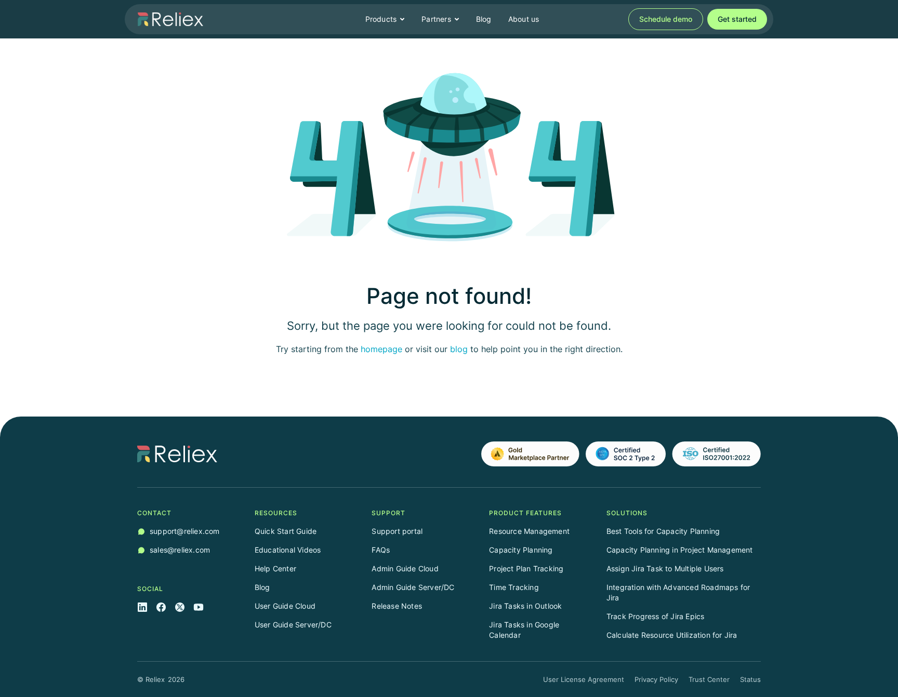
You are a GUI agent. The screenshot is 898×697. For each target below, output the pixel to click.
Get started (737, 19)
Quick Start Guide (285, 531)
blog (459, 349)
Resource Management (529, 531)
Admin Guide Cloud (405, 568)
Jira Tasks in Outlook (525, 605)
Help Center (275, 568)
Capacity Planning (520, 549)
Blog (484, 19)
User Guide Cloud (285, 605)
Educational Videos (288, 549)
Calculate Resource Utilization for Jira (671, 635)
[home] (170, 19)
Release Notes (397, 605)
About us (523, 19)
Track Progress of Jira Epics (655, 616)
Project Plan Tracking (526, 568)
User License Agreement (583, 679)
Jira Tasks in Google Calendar (524, 629)
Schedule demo (665, 19)
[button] (385, 19)
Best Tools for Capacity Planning (663, 531)
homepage (381, 349)
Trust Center (709, 679)
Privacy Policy (656, 679)
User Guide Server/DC (293, 624)
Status (750, 679)
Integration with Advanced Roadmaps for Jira (678, 592)
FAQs (381, 549)
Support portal (397, 531)
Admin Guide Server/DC (413, 587)
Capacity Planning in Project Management (679, 549)
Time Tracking (514, 587)
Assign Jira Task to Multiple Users (665, 568)
